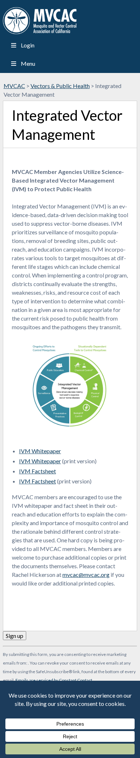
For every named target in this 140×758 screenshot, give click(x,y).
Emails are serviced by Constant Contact (53, 680)
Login (27, 45)
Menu (28, 63)
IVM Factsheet (37, 471)
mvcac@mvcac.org (85, 574)
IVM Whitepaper (40, 450)
